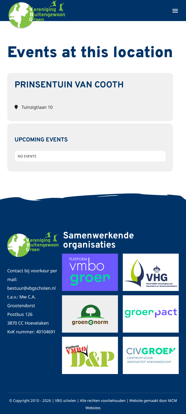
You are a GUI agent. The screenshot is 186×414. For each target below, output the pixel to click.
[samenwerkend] (90, 339)
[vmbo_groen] (90, 256)
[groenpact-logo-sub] (151, 297)
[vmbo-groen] (90, 297)
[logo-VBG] (33, 234)
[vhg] (151, 256)
